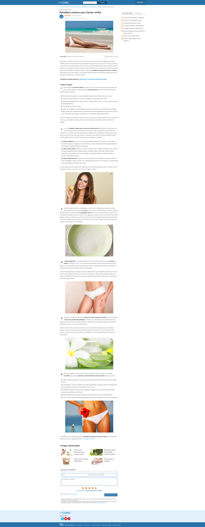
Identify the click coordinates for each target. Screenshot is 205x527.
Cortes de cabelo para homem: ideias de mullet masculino (134, 32)
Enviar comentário (110, 495)
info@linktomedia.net (101, 503)
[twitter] (62, 518)
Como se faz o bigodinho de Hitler (133, 20)
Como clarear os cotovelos (109, 460)
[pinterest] (68, 518)
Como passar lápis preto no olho (132, 23)
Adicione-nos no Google (112, 57)
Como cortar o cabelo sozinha (131, 36)
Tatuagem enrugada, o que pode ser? (133, 28)
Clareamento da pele (92, 7)
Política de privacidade (106, 525)
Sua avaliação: (80, 491)
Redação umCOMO (70, 18)
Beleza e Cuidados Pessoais (74, 7)
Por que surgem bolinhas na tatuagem (134, 18)
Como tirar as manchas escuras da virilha (93, 79)
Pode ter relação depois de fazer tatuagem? (132, 40)
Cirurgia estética (84, 7)
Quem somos (80, 525)
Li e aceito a (70, 494)
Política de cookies (117, 525)
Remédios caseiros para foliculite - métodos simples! (110, 452)
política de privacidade (72, 494)
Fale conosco (87, 525)
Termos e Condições (96, 525)
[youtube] (65, 518)
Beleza (66, 7)
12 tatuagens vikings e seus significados (134, 26)
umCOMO (61, 7)
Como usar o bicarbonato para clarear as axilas (79, 452)
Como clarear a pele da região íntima (81, 460)
